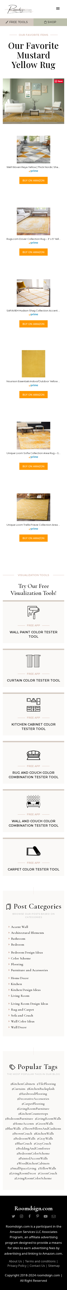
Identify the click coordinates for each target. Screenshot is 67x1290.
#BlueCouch (23, 1143)
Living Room (20, 996)
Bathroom (18, 939)
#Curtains (18, 1089)
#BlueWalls (13, 1128)
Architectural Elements (27, 933)
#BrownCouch (22, 1133)
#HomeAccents (23, 1123)
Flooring (17, 964)
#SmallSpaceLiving (23, 1168)
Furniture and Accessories (29, 970)
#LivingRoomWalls (48, 1119)
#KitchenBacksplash (41, 1089)
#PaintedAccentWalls (33, 1158)
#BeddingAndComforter (33, 1148)
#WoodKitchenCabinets (33, 1163)
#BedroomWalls (24, 1138)
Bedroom (17, 944)
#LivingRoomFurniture (33, 1109)
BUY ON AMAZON (33, 180)
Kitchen (16, 984)
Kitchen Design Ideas (26, 990)
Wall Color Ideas (23, 1021)
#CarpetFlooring (33, 1104)
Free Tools (18, 22)
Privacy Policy (16, 1266)
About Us (15, 1261)
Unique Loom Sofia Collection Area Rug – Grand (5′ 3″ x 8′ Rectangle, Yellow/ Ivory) (33, 453)
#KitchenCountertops (33, 1114)
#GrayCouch (42, 1143)
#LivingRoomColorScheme (33, 1178)
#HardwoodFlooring (33, 1094)
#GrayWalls (45, 1138)
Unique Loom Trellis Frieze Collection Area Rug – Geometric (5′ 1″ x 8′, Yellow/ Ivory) (33, 524)
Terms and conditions (40, 1261)
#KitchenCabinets (22, 1084)
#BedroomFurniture (19, 1119)
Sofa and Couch (22, 1015)
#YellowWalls (47, 1168)
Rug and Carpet (22, 1009)
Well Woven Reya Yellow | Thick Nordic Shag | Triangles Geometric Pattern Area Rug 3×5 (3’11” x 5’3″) (33, 167)
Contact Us (37, 1266)
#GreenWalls (44, 1123)
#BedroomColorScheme (33, 1153)
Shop (51, 22)
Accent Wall (19, 927)
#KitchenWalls (44, 1133)
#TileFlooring (46, 1084)
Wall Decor (19, 1027)
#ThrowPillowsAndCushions (41, 1128)
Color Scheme (21, 958)
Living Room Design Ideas (29, 1004)
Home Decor (20, 978)
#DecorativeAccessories (33, 1099)
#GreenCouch (47, 1173)
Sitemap (54, 1266)
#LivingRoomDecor (22, 1173)
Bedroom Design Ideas (27, 952)
